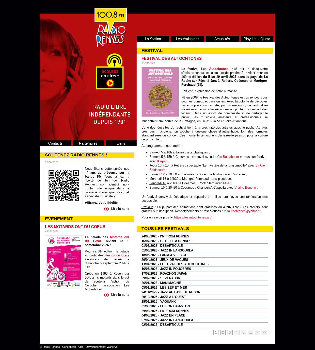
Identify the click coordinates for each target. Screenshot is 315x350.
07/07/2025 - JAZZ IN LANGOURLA (167, 320)
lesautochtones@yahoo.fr (242, 211)
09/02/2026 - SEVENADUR (161, 278)
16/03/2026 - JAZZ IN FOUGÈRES (166, 269)
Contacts (55, 143)
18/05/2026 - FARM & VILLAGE (164, 255)
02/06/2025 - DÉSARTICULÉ (162, 325)
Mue (226, 183)
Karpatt (162, 161)
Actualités (222, 39)
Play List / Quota (257, 39)
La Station (153, 39)
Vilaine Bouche (245, 187)
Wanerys (112, 346)
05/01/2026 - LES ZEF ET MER (164, 287)
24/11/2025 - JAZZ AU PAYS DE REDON (171, 292)
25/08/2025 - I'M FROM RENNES (165, 311)
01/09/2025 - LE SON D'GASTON (166, 306)
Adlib (80, 346)
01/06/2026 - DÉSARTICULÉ (162, 246)
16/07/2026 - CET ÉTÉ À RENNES (166, 241)
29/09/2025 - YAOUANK (159, 301)
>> (264, 332)
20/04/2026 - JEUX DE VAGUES (165, 260)
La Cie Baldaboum (226, 157)
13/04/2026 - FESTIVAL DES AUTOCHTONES (175, 264)
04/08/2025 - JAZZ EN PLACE (163, 315)
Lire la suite (120, 209)
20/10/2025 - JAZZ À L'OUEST (164, 297)
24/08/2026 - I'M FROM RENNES (165, 236)
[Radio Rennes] (110, 46)
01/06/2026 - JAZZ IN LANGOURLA (167, 250)
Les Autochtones (214, 69)
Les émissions (187, 39)
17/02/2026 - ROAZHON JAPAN (164, 273)
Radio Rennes (51, 346)
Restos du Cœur (117, 255)
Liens (121, 143)
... (250, 332)
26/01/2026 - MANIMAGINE (161, 283)
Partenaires (88, 143)
